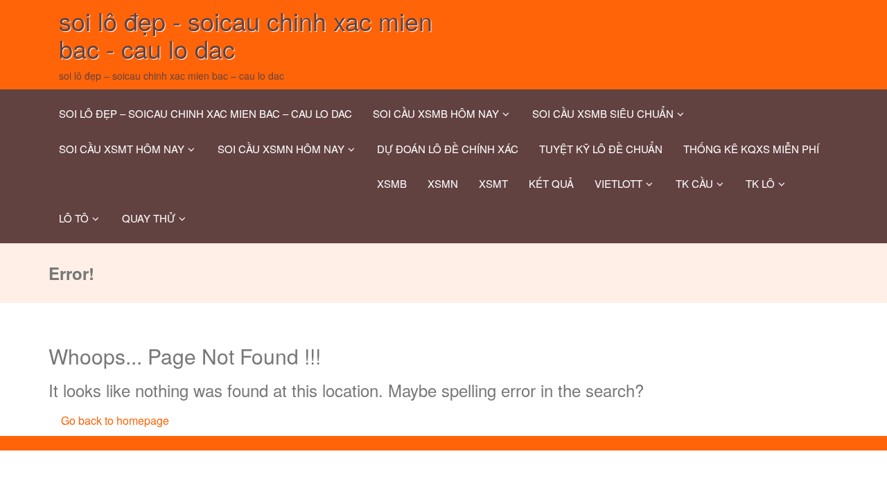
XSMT (493, 183)
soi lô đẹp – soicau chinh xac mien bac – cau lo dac (205, 113)
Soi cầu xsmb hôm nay (436, 113)
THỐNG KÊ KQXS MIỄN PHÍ (751, 148)
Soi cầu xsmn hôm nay (281, 148)
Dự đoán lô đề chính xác (447, 148)
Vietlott (618, 183)
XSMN (443, 183)
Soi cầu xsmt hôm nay (121, 148)
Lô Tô (74, 218)
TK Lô (760, 183)
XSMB (392, 183)
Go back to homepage (115, 420)
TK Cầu (694, 183)
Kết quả (551, 183)
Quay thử (148, 218)
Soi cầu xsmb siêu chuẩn (603, 113)
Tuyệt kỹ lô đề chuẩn (600, 148)
